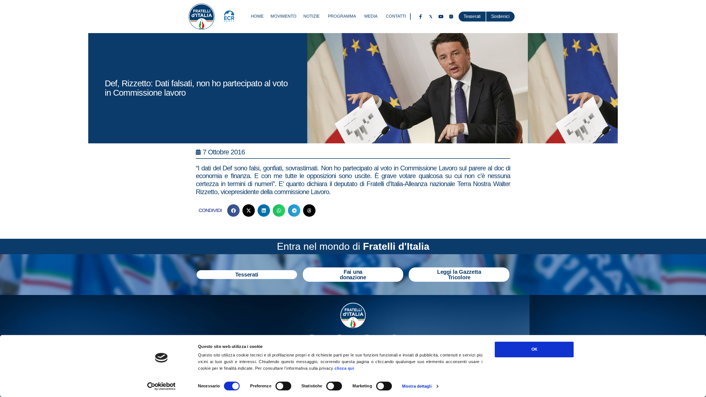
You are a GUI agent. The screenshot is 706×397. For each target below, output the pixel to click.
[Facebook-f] (420, 16)
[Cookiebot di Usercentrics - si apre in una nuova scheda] (161, 386)
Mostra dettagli (417, 386)
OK (534, 349)
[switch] (283, 386)
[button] (233, 210)
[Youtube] (441, 16)
